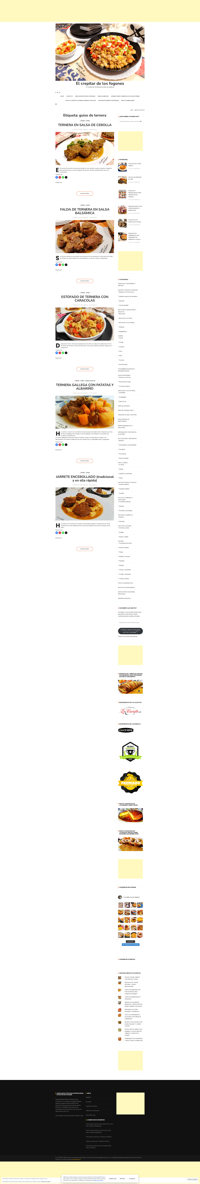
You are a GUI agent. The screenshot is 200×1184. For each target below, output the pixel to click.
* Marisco (121, 517)
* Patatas (121, 506)
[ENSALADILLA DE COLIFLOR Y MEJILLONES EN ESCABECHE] (140, 905)
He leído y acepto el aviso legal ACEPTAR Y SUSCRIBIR (130, 631)
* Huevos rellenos (123, 484)
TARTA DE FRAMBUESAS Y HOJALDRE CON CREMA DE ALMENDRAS (133, 1017)
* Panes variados (123, 458)
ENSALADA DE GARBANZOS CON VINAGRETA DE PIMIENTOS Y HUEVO (134, 236)
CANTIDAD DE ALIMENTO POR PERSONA (108, 100)
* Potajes (121, 532)
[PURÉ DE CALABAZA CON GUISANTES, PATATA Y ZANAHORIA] (121, 927)
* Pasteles (121, 561)
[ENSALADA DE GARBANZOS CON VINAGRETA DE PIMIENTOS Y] (133, 905)
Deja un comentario (135, 168)
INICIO (62, 96)
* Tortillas (121, 493)
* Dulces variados (123, 547)
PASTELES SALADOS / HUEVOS (127, 482)
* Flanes (120, 552)
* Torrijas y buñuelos (124, 574)
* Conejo (120, 342)
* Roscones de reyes (124, 382)
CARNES (88, 120)
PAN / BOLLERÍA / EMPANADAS (127, 438)
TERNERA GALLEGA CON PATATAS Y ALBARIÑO (85, 387)
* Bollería (121, 440)
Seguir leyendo (84, 193)
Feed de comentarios (92, 1111)
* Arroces (121, 465)
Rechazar (122, 1178)
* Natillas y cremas (124, 556)
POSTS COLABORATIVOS (125, 583)
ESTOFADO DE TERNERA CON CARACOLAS (84, 299)
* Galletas (121, 327)
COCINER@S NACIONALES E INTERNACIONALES (126, 370)
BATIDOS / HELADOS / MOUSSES (128, 290)
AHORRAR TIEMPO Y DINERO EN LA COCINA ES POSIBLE (125, 96)
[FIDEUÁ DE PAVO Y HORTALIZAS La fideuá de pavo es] (133, 935)
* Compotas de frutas (125, 543)
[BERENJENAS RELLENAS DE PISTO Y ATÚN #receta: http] (127, 912)
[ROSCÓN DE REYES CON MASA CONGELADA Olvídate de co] (140, 935)
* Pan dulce (121, 449)
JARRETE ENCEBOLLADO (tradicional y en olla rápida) (85, 479)
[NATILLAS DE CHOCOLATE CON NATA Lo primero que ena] (121, 920)
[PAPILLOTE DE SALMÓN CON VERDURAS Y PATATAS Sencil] (133, 912)
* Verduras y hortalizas (125, 511)
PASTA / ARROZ (123, 463)
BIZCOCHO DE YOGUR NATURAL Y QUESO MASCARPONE (131, 984)
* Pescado (121, 521)
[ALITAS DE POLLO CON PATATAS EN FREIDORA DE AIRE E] (133, 920)
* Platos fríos (122, 401)
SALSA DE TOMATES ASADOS (102, 1137)
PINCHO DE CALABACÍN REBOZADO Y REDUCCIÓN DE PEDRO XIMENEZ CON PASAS (133, 1004)
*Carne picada (122, 364)
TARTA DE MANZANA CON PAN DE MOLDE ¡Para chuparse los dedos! (132, 992)
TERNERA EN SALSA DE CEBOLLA (85, 125)
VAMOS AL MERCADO (103, 96)
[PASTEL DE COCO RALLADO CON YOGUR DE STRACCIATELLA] (121, 935)
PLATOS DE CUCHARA (124, 526)
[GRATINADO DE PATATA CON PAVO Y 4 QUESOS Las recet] (127, 935)
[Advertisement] (47, 11)
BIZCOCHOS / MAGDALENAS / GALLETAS (127, 311)
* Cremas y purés (123, 528)
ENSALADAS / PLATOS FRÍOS (126, 391)
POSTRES (121, 541)
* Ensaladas (121, 393)
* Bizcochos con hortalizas (126, 322)
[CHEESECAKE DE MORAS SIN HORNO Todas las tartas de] (127, 905)
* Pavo (120, 351)
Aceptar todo (112, 1178)
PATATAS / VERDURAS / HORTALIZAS (125, 499)
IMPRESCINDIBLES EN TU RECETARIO (125, 427)
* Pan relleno (122, 454)
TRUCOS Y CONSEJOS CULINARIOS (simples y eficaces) (80, 100)
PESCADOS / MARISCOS (125, 515)
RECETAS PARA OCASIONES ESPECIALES (126, 593)
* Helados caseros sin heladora (127, 296)
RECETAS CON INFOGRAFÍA (126, 587)
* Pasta (120, 478)
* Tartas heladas (123, 305)
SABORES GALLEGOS (90, 380)
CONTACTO (69, 96)
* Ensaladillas (122, 397)
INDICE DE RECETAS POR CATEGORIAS (85, 96)
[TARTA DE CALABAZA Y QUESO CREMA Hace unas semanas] (140, 920)
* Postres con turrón (124, 377)
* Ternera (82, 120)
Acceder (88, 1102)
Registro (88, 1097)
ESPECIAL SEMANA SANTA (126, 410)
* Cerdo (120, 338)
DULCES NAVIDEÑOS (124, 375)
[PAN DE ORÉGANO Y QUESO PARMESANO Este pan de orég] (133, 927)
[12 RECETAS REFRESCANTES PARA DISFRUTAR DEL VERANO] (121, 905)
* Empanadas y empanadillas (127, 445)
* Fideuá (120, 469)
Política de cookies (98, 1180)
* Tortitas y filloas (123, 579)
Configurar (132, 1178)
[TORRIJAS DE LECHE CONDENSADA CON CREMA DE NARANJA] (127, 920)
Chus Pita (94, 129)
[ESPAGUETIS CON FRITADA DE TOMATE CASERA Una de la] (127, 927)
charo (88, 1130)
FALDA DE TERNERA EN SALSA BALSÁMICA (84, 211)
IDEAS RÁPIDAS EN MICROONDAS (123, 420)
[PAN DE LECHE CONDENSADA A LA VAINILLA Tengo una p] (140, 912)
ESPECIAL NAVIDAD (124, 406)
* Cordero (121, 347)
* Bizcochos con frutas (125, 318)
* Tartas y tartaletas (124, 570)
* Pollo (120, 356)
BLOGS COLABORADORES (128, 100)
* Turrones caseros (124, 386)
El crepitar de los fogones (100, 83)
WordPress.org (90, 1115)
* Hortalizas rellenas (124, 502)
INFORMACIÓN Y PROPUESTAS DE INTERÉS (127, 433)
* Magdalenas (122, 331)
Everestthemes (76, 1159)
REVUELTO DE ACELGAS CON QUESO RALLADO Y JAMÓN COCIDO (133, 1024)
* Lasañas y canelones (125, 473)
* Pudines (121, 565)
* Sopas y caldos (123, 537)
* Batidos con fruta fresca (126, 292)
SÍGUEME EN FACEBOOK (127, 959)
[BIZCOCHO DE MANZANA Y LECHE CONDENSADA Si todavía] (121, 912)
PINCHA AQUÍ (79, 1116)
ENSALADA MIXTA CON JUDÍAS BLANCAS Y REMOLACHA (135, 208)
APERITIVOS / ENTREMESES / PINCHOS (126, 285)
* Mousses (121, 301)
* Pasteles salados (123, 489)
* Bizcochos (121, 314)
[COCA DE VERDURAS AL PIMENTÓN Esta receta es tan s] (140, 927)
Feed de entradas (91, 1106)
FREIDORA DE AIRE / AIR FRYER (127, 415)
